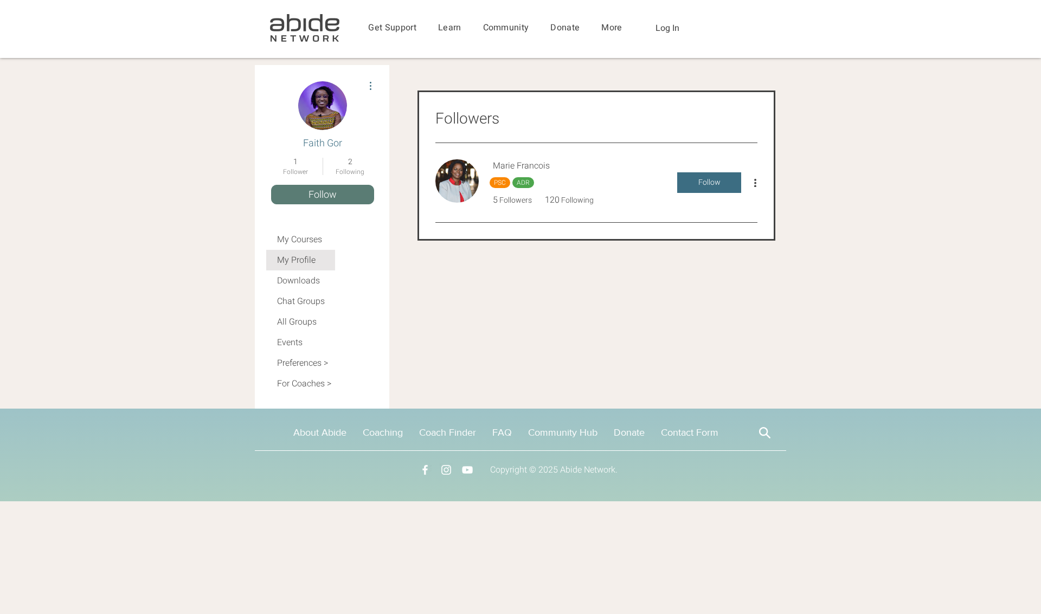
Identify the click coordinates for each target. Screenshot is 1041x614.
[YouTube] (467, 469)
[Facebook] (425, 469)
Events (290, 342)
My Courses (299, 239)
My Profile (296, 260)
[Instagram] (446, 469)
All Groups (297, 321)
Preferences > (302, 363)
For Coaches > (304, 383)
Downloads (298, 280)
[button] (392, 27)
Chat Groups (301, 301)
